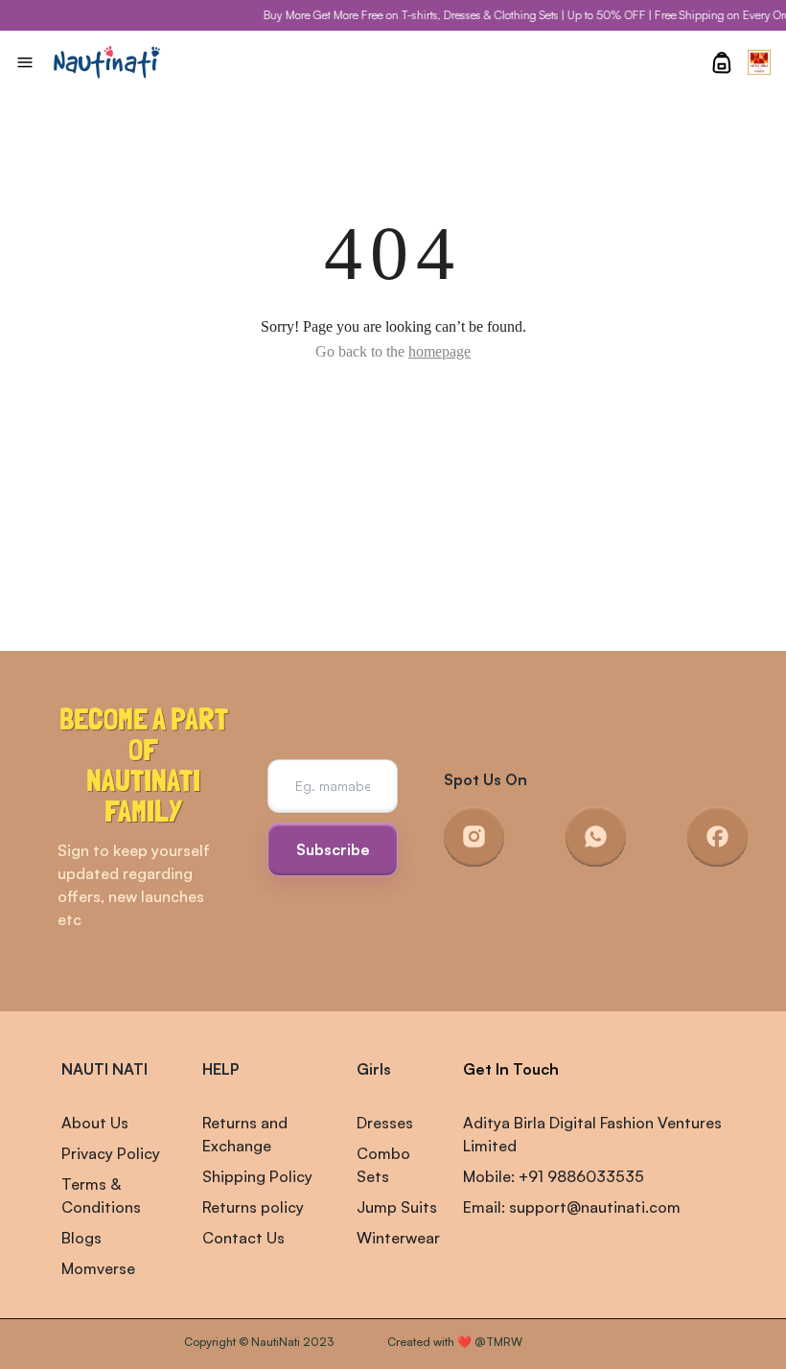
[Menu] (25, 62)
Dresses (385, 1122)
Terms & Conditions (101, 1195)
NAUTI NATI (104, 1069)
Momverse (98, 1268)
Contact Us (243, 1237)
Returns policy (253, 1207)
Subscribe (333, 849)
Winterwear (398, 1237)
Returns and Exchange (245, 1134)
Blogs (81, 1237)
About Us (94, 1122)
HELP (220, 1069)
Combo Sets (383, 1165)
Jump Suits (397, 1207)
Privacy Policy (110, 1153)
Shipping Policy (257, 1176)
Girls (374, 1069)
